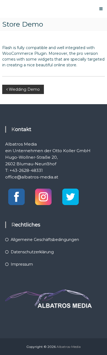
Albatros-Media (69, 347)
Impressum (22, 264)
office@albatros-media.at (31, 177)
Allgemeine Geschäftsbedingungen (45, 239)
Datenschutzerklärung (32, 251)
